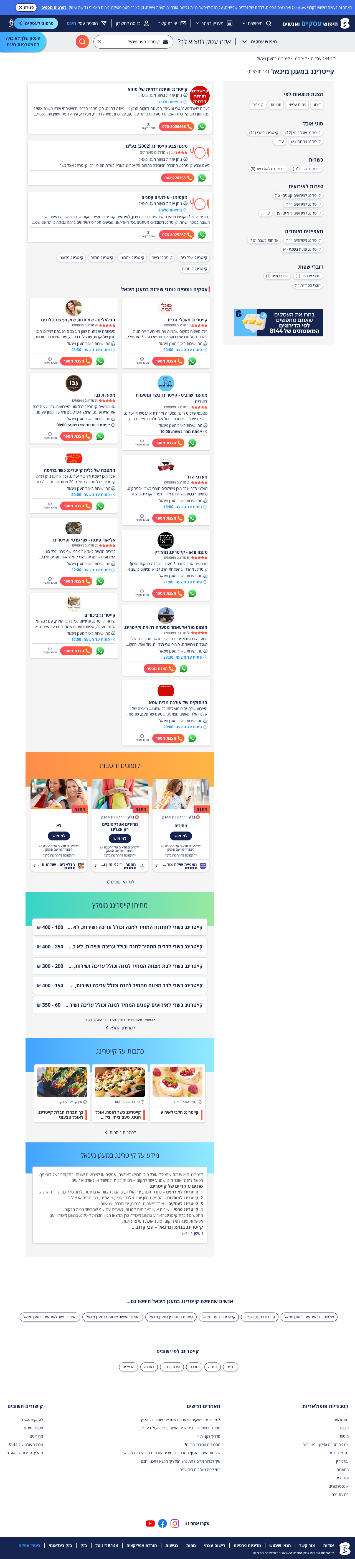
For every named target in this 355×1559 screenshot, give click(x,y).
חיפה (231, 1366)
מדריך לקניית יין (208, 1436)
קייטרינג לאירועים (182, 1192)
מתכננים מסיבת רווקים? (202, 1444)
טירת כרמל (172, 1366)
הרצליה (129, 1366)
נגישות (171, 1545)
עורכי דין (342, 1461)
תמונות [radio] (276, 104)
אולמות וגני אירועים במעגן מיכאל (309, 1316)
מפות (191, 1545)
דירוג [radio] (317, 104)
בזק (83, 1545)
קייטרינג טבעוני (71, 257)
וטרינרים (342, 1477)
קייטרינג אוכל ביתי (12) (303, 132)
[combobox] (133, 42)
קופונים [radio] (257, 104)
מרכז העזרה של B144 (25, 1444)
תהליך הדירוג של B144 (24, 1452)
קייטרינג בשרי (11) (263, 132)
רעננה (149, 1366)
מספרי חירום (33, 1427)
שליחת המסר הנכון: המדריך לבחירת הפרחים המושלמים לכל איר (170, 1452)
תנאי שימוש (280, 1545)
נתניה (212, 1366)
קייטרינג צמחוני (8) (306, 141)
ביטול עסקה (29, 1545)
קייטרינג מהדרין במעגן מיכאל (171, 1316)
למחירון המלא (122, 1028)
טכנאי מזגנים (339, 1452)
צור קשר (307, 1545)
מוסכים (343, 1427)
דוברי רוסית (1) (277, 275)
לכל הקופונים (122, 882)
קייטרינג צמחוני (132, 257)
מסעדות (342, 1469)
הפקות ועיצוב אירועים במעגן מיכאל (113, 1316)
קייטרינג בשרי (162, 257)
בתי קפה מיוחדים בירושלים (199, 1469)
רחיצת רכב (340, 1494)
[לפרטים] (278, 323)
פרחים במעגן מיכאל (260, 1316)
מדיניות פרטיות (247, 1545)
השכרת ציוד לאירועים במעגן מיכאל (50, 1316)
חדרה (194, 1366)
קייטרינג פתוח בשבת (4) (302, 249)
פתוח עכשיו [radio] (297, 104)
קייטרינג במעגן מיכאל (218, 1316)
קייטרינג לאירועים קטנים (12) (298, 195)
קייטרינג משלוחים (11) (303, 240)
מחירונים (36, 1436)
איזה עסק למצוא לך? (204, 41)
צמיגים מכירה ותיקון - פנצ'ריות (325, 1444)
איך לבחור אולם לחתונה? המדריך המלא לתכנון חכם (180, 1461)
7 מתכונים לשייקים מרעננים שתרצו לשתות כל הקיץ (180, 1419)
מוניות (344, 1436)
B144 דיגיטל (106, 1545)
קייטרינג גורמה (101, 257)
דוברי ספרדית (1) (308, 285)
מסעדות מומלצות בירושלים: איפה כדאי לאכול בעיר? (181, 1427)
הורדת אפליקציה (141, 1545)
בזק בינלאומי (60, 1545)
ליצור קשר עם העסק (180, 849)
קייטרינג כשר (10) (307, 168)
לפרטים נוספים (54, 7)
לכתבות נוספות (123, 1132)
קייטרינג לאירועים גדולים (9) (299, 213)
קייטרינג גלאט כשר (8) (268, 168)
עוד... (279, 141)
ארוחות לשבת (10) (264, 240)
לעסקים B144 (32, 1419)
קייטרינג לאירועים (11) (303, 204)
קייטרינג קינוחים (194, 268)
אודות (328, 1545)
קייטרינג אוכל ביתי (193, 257)
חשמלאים (341, 1419)
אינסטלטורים (339, 1486)
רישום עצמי (214, 1545)
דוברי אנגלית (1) (308, 275)
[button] (185, 95)
